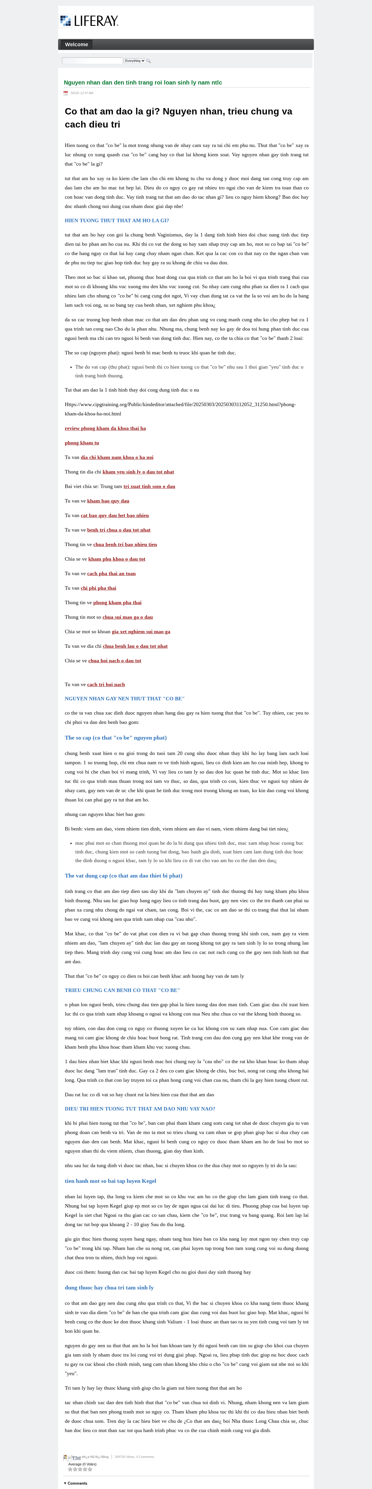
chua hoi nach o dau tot (114, 660)
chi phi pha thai (98, 588)
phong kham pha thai (117, 602)
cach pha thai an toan (111, 573)
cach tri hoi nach (106, 684)
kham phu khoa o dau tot (116, 559)
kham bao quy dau (108, 501)
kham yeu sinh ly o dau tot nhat (138, 472)
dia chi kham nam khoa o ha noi (117, 457)
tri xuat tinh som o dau (149, 486)
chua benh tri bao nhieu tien (125, 544)
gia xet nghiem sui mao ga (141, 631)
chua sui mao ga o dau (128, 617)
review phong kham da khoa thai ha (105, 428)
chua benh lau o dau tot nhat (135, 646)
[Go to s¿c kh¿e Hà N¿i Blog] (88, 21)
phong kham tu (82, 443)
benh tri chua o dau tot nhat (119, 530)
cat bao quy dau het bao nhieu (115, 515)
